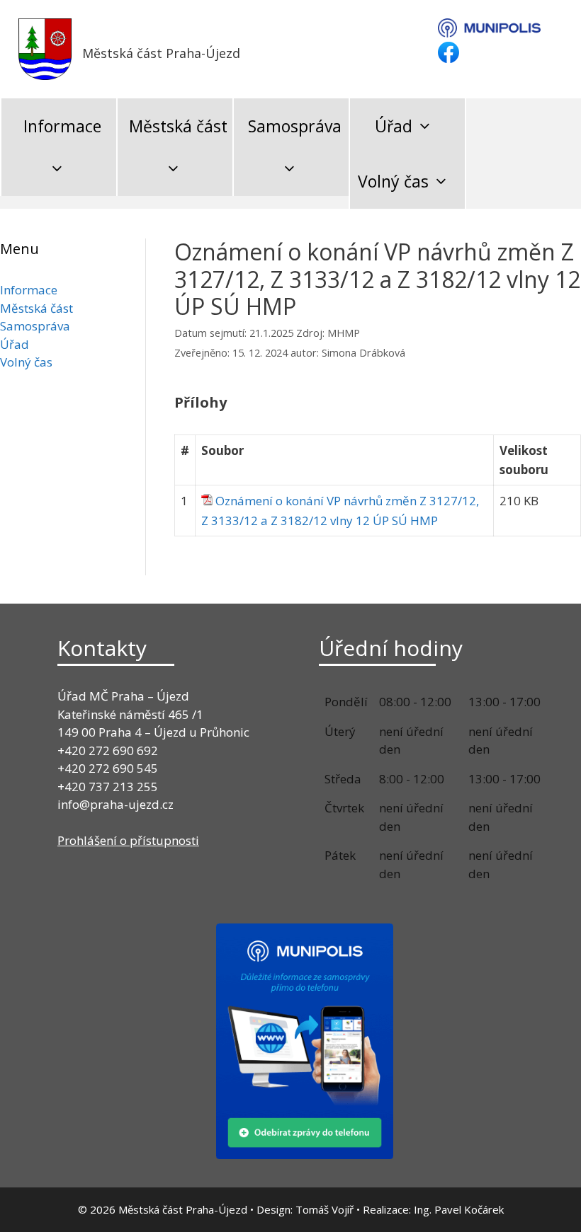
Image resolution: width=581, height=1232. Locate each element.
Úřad (393, 126)
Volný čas (393, 181)
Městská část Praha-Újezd (161, 53)
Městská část (178, 126)
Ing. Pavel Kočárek (459, 1209)
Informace (62, 126)
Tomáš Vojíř (324, 1209)
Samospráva (295, 126)
